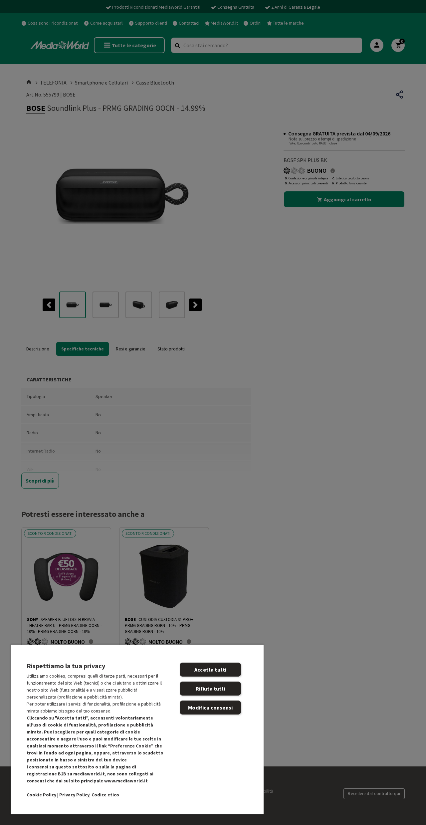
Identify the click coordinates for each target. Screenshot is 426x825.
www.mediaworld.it (126, 781)
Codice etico (105, 795)
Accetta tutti (210, 669)
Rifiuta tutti (210, 688)
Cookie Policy (41, 795)
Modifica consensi (210, 707)
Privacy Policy (74, 795)
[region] (137, 729)
